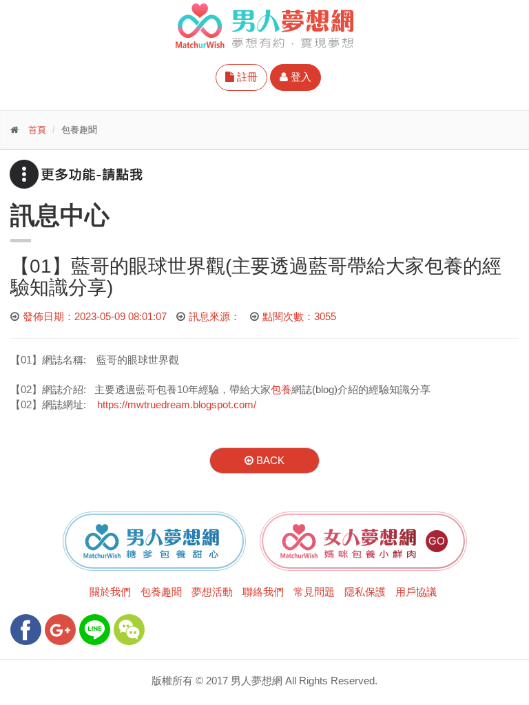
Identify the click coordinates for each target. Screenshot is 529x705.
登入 (299, 77)
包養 (281, 389)
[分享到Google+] (60, 629)
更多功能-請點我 (76, 174)
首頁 (37, 130)
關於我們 (110, 592)
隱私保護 (365, 592)
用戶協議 (416, 592)
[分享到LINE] (94, 629)
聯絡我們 (263, 592)
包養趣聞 (161, 592)
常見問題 (314, 592)
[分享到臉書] (25, 629)
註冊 (246, 77)
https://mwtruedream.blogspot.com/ (176, 404)
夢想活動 (212, 592)
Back (268, 460)
